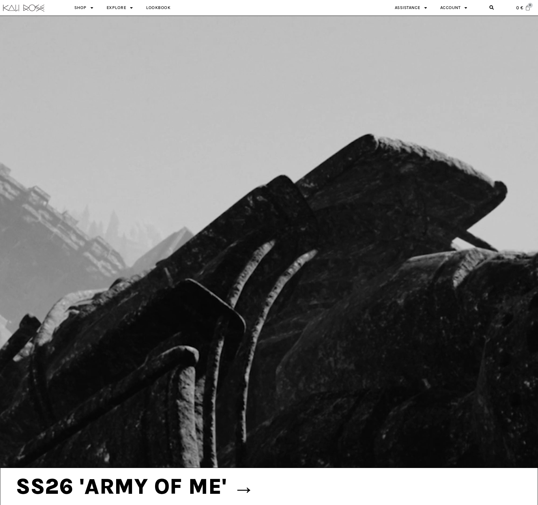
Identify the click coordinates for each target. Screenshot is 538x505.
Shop (80, 7)
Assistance (407, 7)
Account (450, 7)
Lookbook (158, 7)
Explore (116, 7)
